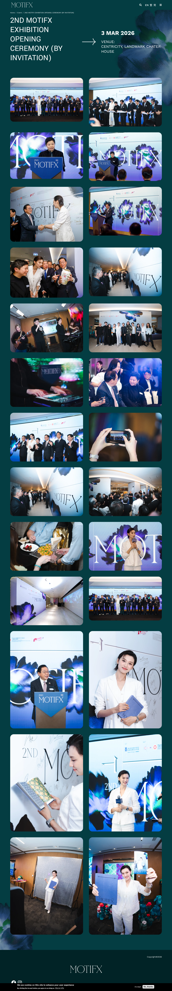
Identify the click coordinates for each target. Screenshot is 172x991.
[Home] (22, 4)
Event (19, 13)
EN (147, 5)
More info (59, 988)
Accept (138, 987)
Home (12, 13)
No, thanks (148, 987)
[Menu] (160, 5)
